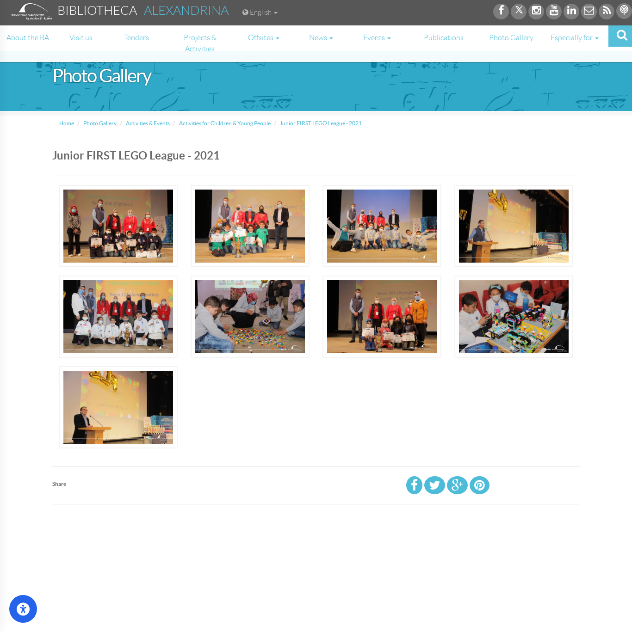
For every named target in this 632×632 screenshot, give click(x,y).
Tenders (136, 38)
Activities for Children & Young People (224, 123)
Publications (444, 38)
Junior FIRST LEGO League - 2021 (320, 123)
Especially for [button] (572, 38)
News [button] (318, 38)
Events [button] (374, 38)
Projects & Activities (200, 43)
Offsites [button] (261, 38)
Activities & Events (147, 123)
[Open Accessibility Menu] (23, 609)
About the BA (27, 38)
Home (66, 123)
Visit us (81, 38)
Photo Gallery (511, 38)
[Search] (620, 36)
